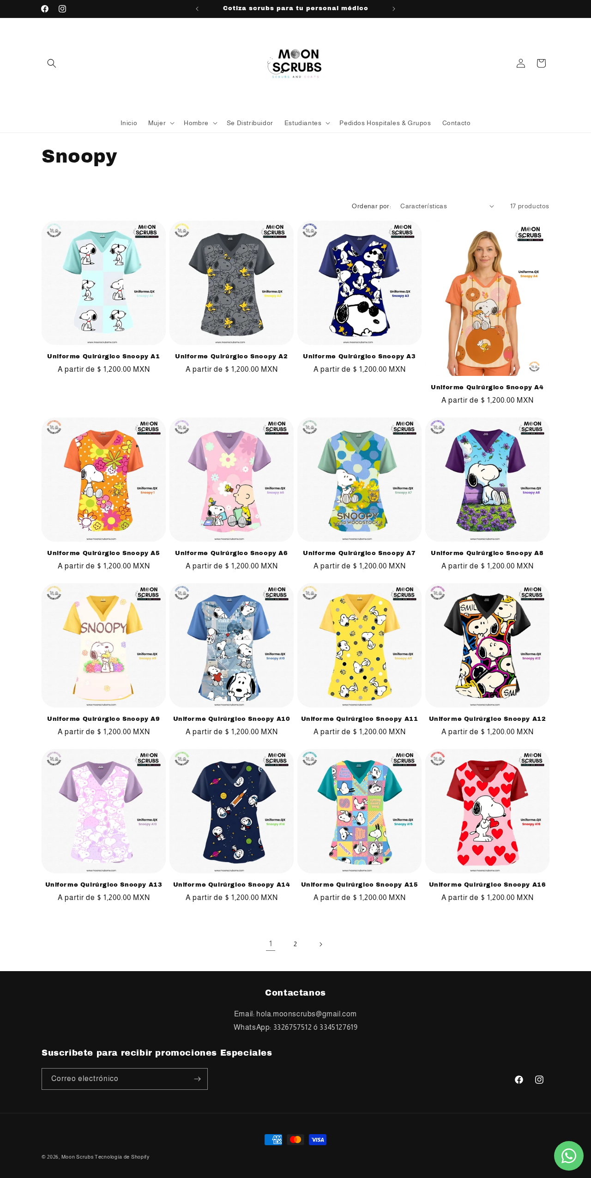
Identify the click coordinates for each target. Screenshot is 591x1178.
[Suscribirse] (197, 1079)
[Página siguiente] (320, 944)
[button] (52, 63)
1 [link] (270, 944)
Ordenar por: (371, 206)
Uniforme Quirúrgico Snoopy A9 (103, 719)
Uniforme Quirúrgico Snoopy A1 (103, 356)
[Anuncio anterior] (197, 9)
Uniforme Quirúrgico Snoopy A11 (359, 719)
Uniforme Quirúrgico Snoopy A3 (359, 356)
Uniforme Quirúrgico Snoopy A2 (231, 356)
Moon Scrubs (77, 1157)
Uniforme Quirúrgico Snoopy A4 (487, 387)
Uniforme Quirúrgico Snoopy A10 (231, 719)
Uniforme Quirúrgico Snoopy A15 (359, 885)
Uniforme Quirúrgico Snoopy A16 (487, 885)
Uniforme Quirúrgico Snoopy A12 (487, 719)
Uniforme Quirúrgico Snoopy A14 (231, 885)
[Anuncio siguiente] (394, 9)
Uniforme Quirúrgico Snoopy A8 (487, 553)
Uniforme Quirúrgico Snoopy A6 (231, 553)
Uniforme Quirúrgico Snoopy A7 (359, 553)
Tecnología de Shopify (122, 1157)
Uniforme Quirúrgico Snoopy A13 (104, 885)
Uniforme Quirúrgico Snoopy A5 (103, 553)
